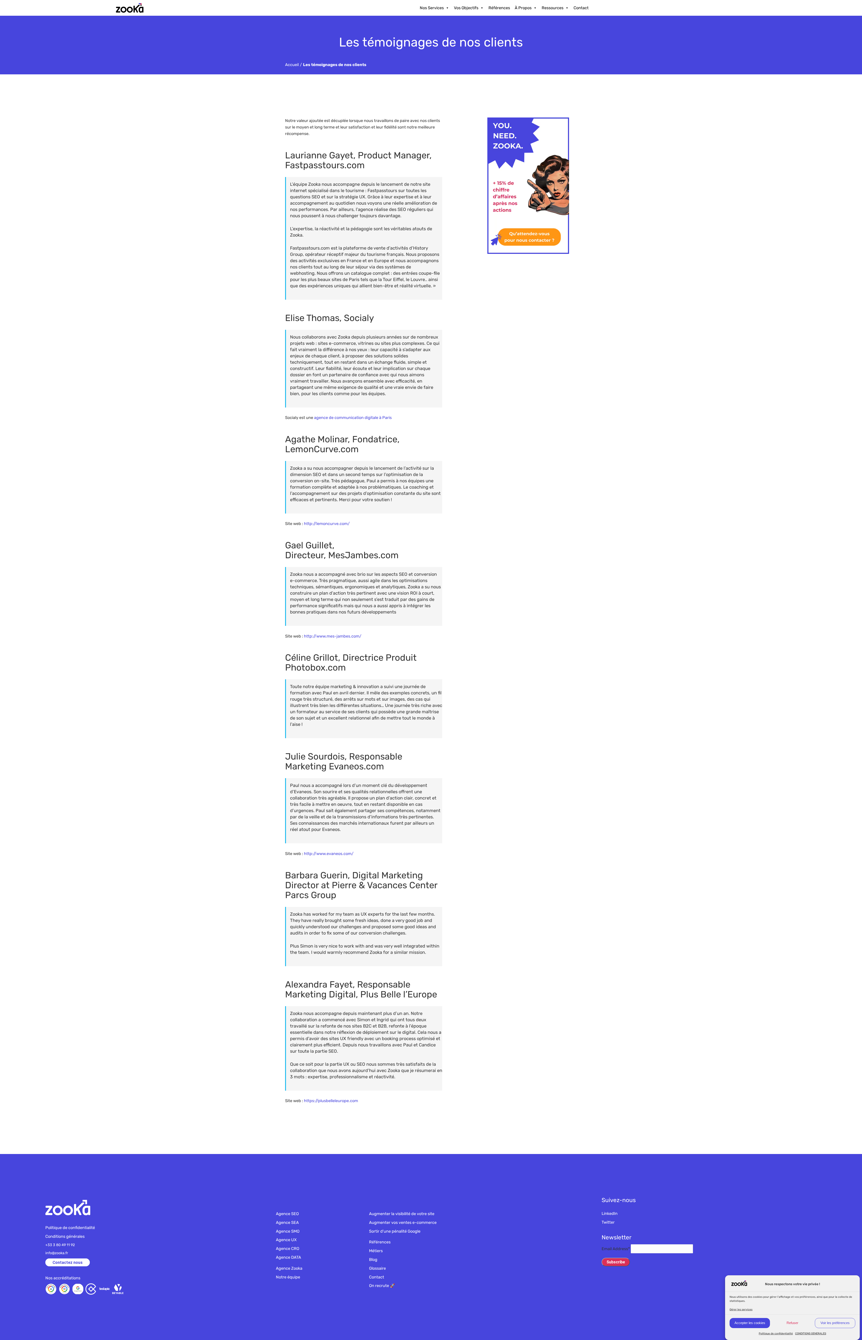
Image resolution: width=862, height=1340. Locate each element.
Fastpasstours (382, 190)
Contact (581, 7)
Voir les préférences (835, 1323)
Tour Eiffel (393, 279)
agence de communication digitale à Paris (353, 417)
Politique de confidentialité (776, 1333)
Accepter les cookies (749, 1323)
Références (499, 7)
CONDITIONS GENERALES (810, 1333)
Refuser (792, 1323)
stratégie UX (352, 196)
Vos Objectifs (466, 7)
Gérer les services (741, 1309)
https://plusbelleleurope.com (331, 1100)
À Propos (523, 7)
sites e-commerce (337, 343)
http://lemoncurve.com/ (327, 523)
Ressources (552, 7)
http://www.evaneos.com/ (329, 853)
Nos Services (432, 7)
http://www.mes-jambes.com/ (332, 636)
